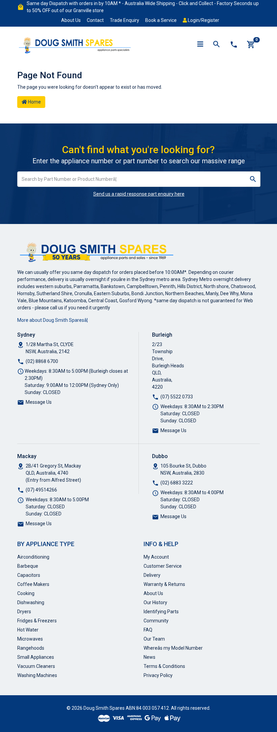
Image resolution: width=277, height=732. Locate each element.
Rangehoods (30, 648)
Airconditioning (33, 557)
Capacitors (28, 575)
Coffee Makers (33, 584)
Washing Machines (37, 675)
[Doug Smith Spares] (75, 44)
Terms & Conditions (164, 666)
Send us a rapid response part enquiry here (138, 194)
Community (156, 620)
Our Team (154, 639)
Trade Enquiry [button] (124, 20)
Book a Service (161, 20)
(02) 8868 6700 (42, 361)
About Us (71, 20)
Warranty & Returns (164, 584)
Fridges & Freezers (37, 620)
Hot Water (28, 629)
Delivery (152, 575)
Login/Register (203, 20)
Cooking (25, 593)
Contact (95, 20)
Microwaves (30, 639)
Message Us (39, 402)
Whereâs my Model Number (173, 648)
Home (34, 102)
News (149, 657)
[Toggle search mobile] (216, 44)
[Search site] (253, 179)
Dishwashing (30, 602)
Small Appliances (35, 657)
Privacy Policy (158, 675)
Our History (155, 602)
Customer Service (163, 566)
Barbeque (27, 566)
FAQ (148, 629)
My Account (156, 557)
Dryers (24, 611)
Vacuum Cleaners (36, 666)
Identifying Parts (161, 611)
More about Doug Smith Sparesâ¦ (52, 320)
